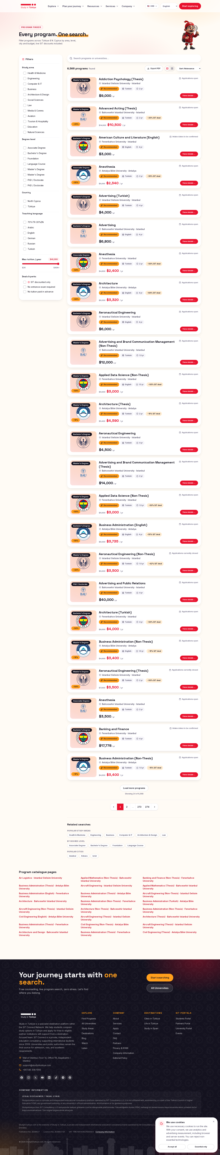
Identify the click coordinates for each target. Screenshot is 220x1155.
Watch (85, 1043)
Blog (84, 1038)
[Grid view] (172, 68)
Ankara (84, 856)
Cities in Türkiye (152, 1018)
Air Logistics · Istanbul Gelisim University (40, 878)
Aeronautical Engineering (117, 312)
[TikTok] (56, 1077)
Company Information (123, 1053)
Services (110, 6)
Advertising (107, 225)
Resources (93, 6)
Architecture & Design (147, 835)
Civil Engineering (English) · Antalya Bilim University (46, 916)
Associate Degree (77, 845)
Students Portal (183, 1018)
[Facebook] (21, 1077)
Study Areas (88, 1028)
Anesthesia (107, 167)
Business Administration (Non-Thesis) (126, 642)
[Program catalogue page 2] (154, 807)
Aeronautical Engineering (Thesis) (123, 671)
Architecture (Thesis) (115, 404)
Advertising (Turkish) (114, 196)
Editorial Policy (120, 1058)
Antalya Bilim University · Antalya (119, 170)
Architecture (108, 283)
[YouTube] (42, 1077)
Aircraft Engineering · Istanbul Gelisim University (106, 885)
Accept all (172, 1147)
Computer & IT (125, 835)
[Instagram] (28, 1077)
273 (139, 807)
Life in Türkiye (151, 1023)
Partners (117, 1043)
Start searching (160, 977)
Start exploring (190, 6)
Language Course (135, 845)
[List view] (167, 68)
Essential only (201, 1147)
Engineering (95, 835)
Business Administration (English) (123, 525)
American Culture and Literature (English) (129, 137)
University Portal (184, 1028)
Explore (52, 6)
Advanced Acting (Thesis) (118, 108)
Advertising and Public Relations (122, 583)
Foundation (117, 845)
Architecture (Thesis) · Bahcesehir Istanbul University (171, 916)
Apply (116, 1028)
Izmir (94, 856)
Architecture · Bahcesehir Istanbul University (43, 901)
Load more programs (134, 788)
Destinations (88, 1033)
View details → (190, 96)
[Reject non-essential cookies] (213, 1121)
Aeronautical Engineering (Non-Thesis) (127, 554)
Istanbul (72, 856)
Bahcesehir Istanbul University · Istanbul (123, 112)
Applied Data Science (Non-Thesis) (124, 375)
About (116, 1018)
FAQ (115, 1038)
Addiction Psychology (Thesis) (121, 79)
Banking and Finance (114, 729)
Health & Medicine (77, 835)
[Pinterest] (70, 1077)
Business (110, 835)
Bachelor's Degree (99, 845)
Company (127, 6)
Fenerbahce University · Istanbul (119, 141)
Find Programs (89, 1018)
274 (147, 807)
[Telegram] (63, 1077)
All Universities (160, 988)
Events (179, 1033)
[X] (35, 1077)
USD (150, 6)
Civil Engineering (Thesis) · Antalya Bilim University (170, 932)
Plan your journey (71, 6)
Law (164, 835)
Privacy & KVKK (120, 1048)
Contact (117, 1033)
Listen (84, 1048)
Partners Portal (183, 1023)
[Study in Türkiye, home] (28, 6)
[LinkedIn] (49, 1077)
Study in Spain (151, 1028)
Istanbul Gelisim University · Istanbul (121, 83)
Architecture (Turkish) (115, 612)
